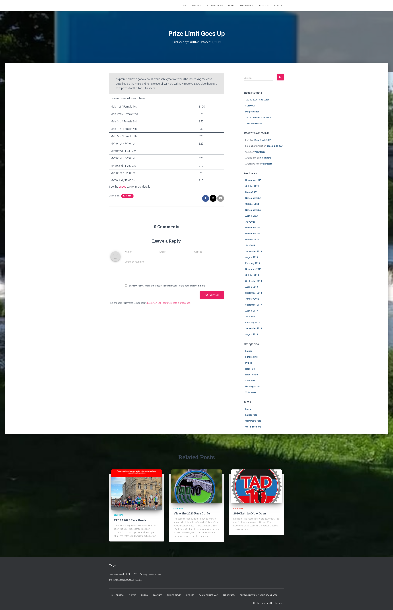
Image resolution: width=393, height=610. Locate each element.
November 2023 (253, 210)
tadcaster (128, 579)
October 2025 (252, 186)
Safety (145, 575)
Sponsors (250, 380)
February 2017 (252, 322)
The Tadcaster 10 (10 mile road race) (258, 595)
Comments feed (253, 421)
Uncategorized (252, 386)
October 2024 (252, 204)
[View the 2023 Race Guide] (196, 486)
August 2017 (251, 311)
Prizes (231, 5)
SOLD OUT (250, 105)
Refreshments (246, 5)
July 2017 (250, 316)
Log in (248, 409)
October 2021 (252, 239)
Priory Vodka (118, 575)
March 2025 (251, 192)
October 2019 (252, 275)
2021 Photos (117, 595)
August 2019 (251, 287)
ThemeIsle (279, 603)
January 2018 (252, 299)
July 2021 (250, 245)
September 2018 (253, 293)
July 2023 (250, 222)
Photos (132, 595)
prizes (122, 186)
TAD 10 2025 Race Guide (257, 99)
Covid (111, 575)
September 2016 (253, 328)
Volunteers (259, 152)
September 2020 (253, 251)
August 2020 (251, 257)
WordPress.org (253, 427)
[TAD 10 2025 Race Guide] (136, 489)
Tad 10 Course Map (215, 5)
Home (184, 5)
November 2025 (253, 180)
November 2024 (253, 198)
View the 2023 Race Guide (191, 513)
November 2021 (253, 233)
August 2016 (251, 334)
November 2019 (253, 269)
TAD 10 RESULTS (115, 580)
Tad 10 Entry (263, 5)
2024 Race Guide (253, 123)
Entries (248, 351)
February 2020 (252, 263)
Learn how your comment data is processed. (169, 303)
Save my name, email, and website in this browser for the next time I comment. (167, 285)
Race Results (251, 374)
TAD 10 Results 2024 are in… (259, 117)
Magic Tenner (252, 111)
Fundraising (251, 357)
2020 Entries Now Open (249, 513)
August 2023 (251, 216)
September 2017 (253, 305)
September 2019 (253, 281)
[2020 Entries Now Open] (256, 486)
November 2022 (253, 227)
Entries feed (251, 415)
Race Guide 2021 (262, 140)
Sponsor (151, 575)
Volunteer (138, 580)
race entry (132, 573)
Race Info (196, 5)
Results (278, 5)
